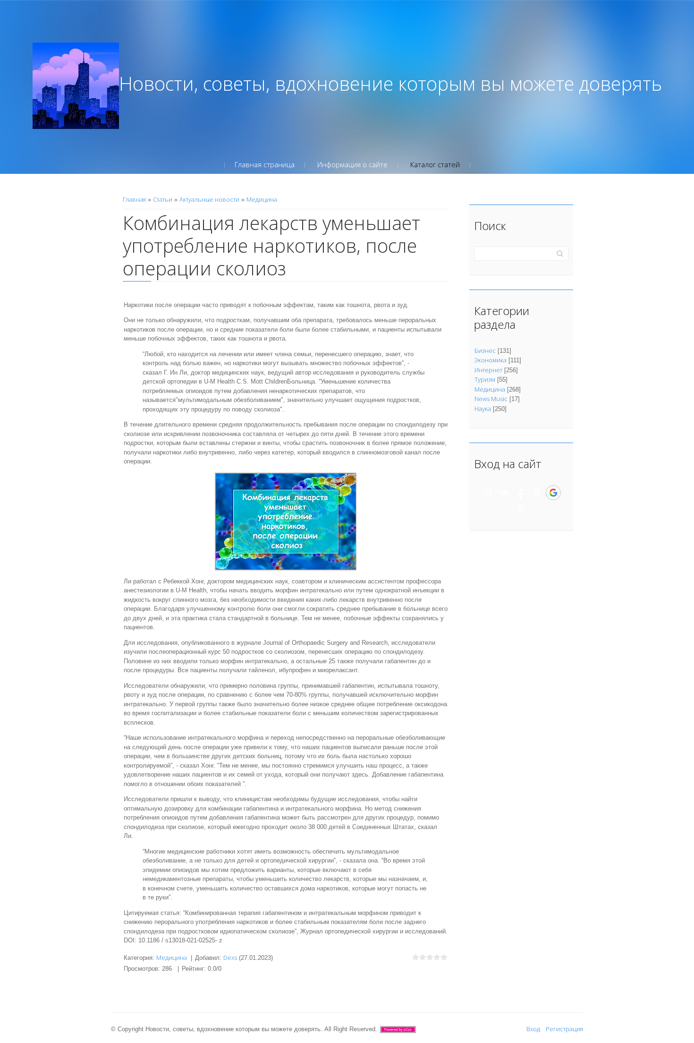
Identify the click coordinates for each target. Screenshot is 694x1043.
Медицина (261, 199)
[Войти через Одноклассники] (521, 509)
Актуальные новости (209, 199)
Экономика (490, 360)
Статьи (162, 199)
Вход (533, 1029)
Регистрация (564, 1029)
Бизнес (485, 350)
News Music (491, 398)
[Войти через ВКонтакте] (505, 493)
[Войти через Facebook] (521, 493)
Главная (134, 199)
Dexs (230, 957)
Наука (482, 408)
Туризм (484, 379)
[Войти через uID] (489, 493)
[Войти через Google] (553, 492)
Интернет (488, 370)
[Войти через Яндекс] (537, 493)
